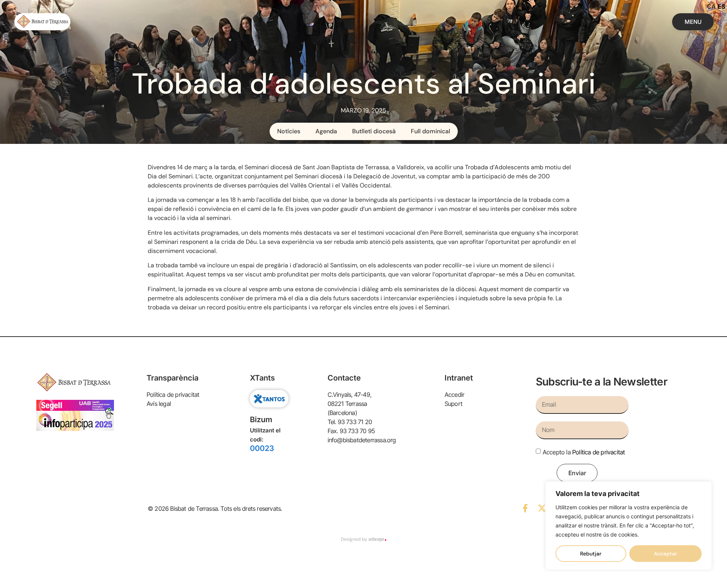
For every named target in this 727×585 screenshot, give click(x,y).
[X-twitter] (542, 508)
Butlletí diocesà (374, 131)
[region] (628, 525)
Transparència (172, 377)
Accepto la (584, 452)
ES (721, 6)
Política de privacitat (598, 452)
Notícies (288, 131)
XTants (262, 377)
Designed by (364, 539)
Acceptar (665, 553)
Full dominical (430, 131)
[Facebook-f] (525, 508)
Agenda (326, 131)
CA (711, 6)
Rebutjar (590, 553)
